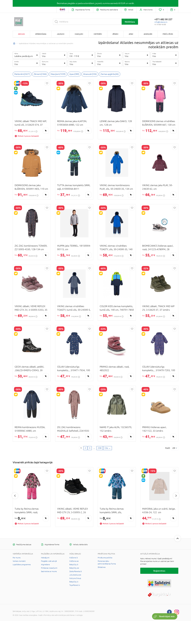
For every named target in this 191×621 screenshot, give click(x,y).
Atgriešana (45, 565)
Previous (15, 496)
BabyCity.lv (73, 582)
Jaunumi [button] (60, 34)
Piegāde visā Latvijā (49, 561)
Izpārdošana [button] (40, 34)
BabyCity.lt (73, 565)
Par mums (16, 558)
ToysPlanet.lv (74, 585)
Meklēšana (130, 21)
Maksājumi (45, 558)
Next (176, 496)
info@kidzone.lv (160, 22)
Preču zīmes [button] (168, 34)
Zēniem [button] (115, 34)
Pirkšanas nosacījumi (49, 568)
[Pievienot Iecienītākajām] (47, 83)
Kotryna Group (75, 578)
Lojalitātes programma (22, 565)
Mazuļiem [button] (79, 34)
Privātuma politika (105, 558)
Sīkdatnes (101, 567)
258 (99, 448)
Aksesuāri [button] (148, 34)
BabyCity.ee (74, 568)
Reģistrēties (159, 570)
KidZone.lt (73, 558)
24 (173, 448)
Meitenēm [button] (98, 34)
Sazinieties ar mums (49, 571)
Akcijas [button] (21, 34)
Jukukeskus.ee (75, 575)
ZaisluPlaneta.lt (75, 571)
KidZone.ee (74, 561)
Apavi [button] (131, 34)
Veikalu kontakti (19, 561)
